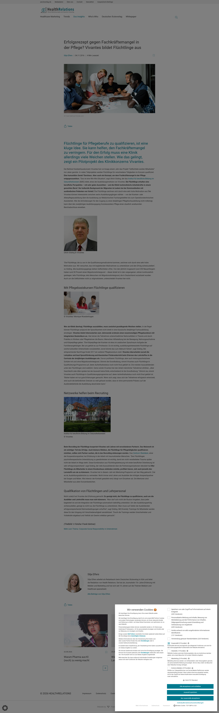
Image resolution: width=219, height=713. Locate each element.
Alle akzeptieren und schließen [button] (190, 686)
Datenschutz (155, 705)
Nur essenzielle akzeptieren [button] (190, 698)
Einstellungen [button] (145, 641)
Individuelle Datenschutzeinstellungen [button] (190, 703)
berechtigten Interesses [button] (138, 636)
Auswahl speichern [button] (190, 692)
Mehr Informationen (142, 705)
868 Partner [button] (131, 634)
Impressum (166, 705)
